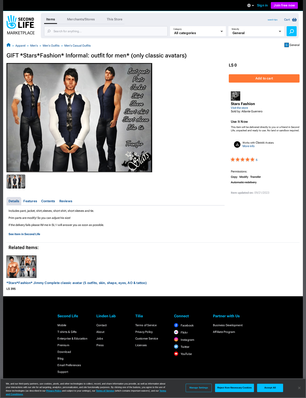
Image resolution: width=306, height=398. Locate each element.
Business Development (228, 325)
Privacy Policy (144, 332)
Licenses (141, 345)
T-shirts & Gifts (67, 332)
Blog (60, 358)
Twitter (184, 346)
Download (64, 351)
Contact (101, 325)
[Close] (299, 387)
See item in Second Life (24, 234)
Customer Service (146, 338)
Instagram (187, 339)
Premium (63, 345)
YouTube (186, 354)
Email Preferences (69, 365)
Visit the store (239, 107)
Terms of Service (146, 325)
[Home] (8, 45)
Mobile (61, 325)
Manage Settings (198, 388)
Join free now (284, 5)
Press (100, 345)
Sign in (262, 5)
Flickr (184, 332)
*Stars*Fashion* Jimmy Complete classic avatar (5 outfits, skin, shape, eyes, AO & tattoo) (76, 283)
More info (249, 146)
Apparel (20, 45)
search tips (272, 20)
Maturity (235, 29)
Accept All (270, 388)
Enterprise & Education (72, 338)
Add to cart (264, 78)
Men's (34, 45)
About (100, 332)
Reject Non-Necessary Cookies (234, 388)
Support (62, 371)
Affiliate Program (224, 332)
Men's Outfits (51, 45)
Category (177, 29)
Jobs (99, 338)
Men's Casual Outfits (77, 45)
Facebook (187, 325)
